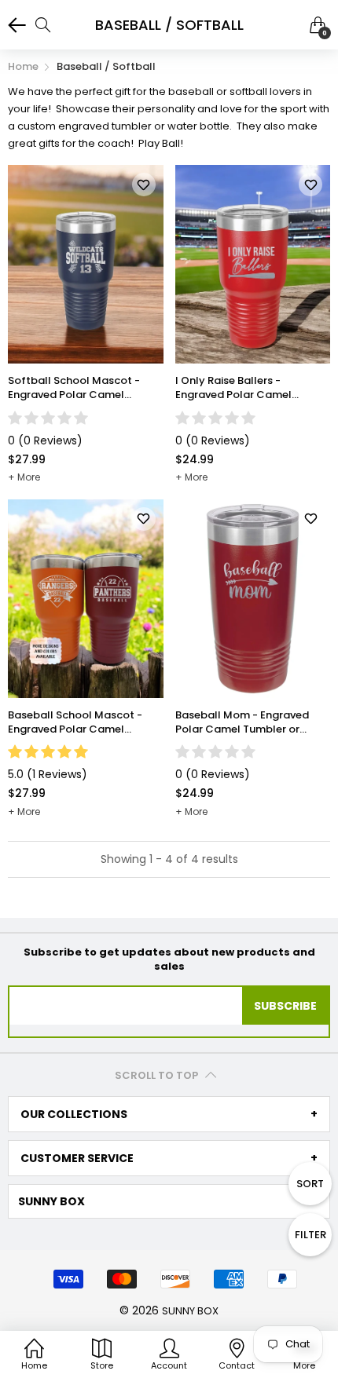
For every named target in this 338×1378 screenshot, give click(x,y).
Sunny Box (190, 1310)
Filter (310, 1234)
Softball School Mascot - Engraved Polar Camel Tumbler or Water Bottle (74, 388)
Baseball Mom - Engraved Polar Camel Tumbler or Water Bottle (242, 722)
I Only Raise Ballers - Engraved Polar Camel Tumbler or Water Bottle (238, 388)
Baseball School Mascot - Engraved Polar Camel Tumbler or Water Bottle (75, 722)
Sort (310, 1183)
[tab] (169, 1114)
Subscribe (285, 1006)
